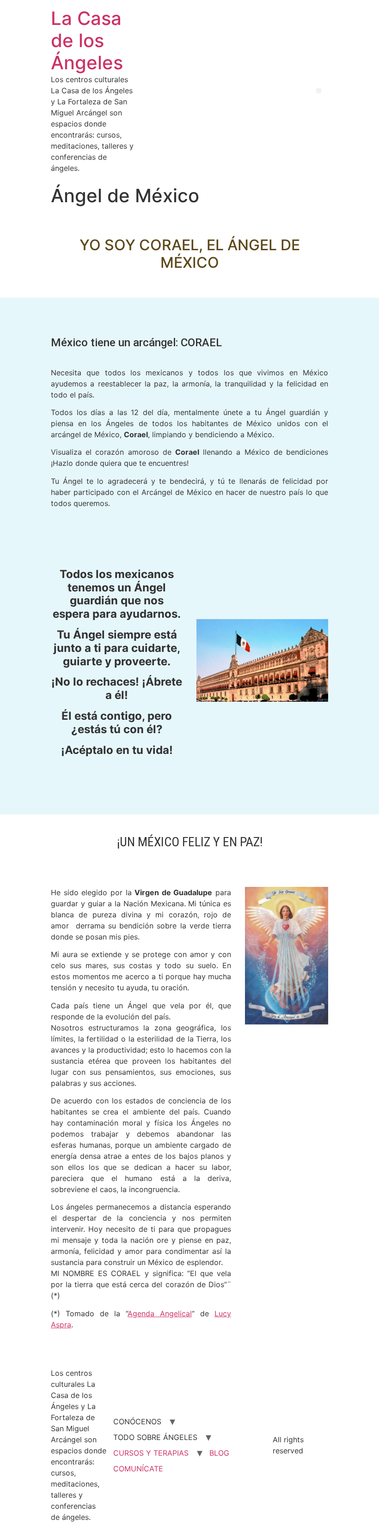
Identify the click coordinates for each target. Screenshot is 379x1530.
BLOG (219, 1453)
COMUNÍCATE (138, 1468)
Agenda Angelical (160, 1313)
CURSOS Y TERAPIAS (151, 1453)
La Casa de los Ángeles (87, 40)
